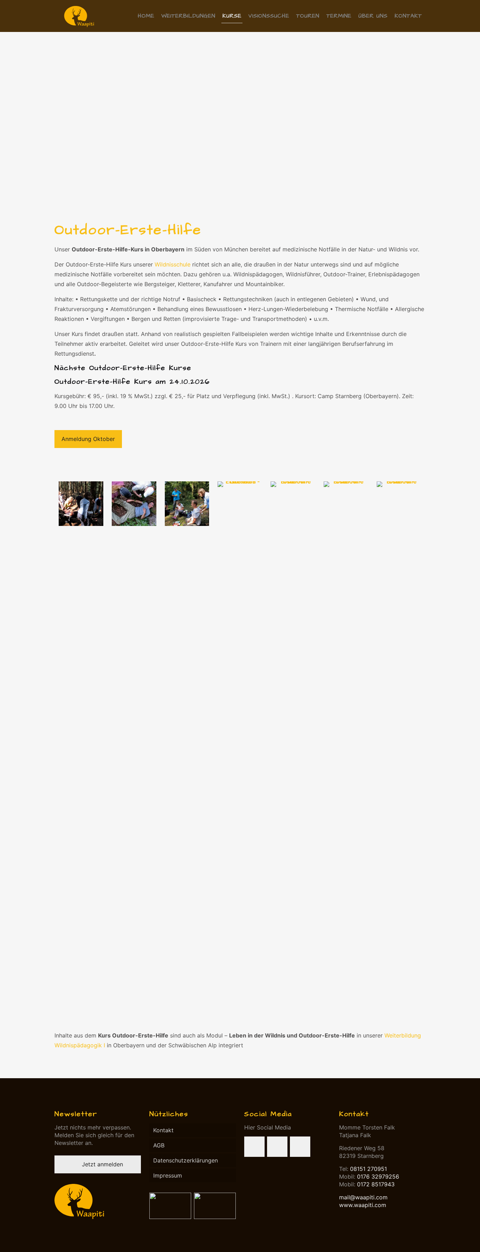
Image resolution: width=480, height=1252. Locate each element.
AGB (158, 1145)
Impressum (167, 1175)
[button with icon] (254, 1146)
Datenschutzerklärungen (185, 1160)
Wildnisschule (172, 264)
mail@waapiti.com (363, 1197)
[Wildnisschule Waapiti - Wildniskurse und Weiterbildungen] (79, 16)
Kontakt (163, 1130)
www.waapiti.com (362, 1204)
